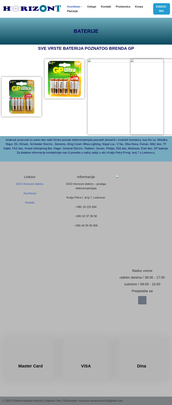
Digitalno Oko (53, 400)
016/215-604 (161, 8)
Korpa (139, 6)
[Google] (142, 300)
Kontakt (106, 6)
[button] (81, 6)
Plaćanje (72, 11)
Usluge (91, 6)
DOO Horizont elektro (29, 184)
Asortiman (29, 193)
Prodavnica (123, 6)
